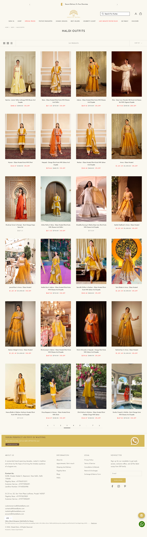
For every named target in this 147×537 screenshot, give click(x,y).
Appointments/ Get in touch (65, 463)
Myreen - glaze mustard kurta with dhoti (20, 162)
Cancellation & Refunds (91, 466)
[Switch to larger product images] (4, 43)
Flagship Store (61, 470)
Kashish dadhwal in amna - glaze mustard (126, 224)
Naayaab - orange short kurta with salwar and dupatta (56, 163)
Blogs (58, 474)
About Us (59, 459)
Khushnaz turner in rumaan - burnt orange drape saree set (20, 225)
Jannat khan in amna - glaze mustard (20, 287)
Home (7, 27)
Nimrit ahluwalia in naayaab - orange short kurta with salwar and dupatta (91, 350)
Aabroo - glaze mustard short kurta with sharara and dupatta (91, 100)
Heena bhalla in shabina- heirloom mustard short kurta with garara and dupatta (20, 413)
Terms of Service (89, 463)
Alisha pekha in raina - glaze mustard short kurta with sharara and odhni (55, 225)
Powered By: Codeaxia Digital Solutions (14, 529)
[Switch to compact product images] (11, 43)
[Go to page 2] (47, 425)
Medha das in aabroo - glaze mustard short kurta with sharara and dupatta (55, 288)
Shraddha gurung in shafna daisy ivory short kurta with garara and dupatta (91, 225)
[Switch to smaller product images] (8, 43)
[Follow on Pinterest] (125, 485)
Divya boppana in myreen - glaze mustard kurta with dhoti (56, 413)
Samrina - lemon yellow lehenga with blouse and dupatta (20, 100)
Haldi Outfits (20, 27)
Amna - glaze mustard (126, 162)
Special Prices (30, 20)
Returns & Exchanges (91, 470)
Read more (94, 522)
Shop (19, 20)
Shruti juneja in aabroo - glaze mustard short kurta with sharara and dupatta (56, 350)
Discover (135, 20)
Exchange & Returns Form (92, 474)
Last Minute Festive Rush (108, 20)
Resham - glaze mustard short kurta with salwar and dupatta (91, 163)
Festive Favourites (45, 20)
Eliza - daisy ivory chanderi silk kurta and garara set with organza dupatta (126, 100)
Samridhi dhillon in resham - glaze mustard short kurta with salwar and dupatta (91, 288)
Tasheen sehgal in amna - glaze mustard (20, 349)
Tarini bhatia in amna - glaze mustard (127, 287)
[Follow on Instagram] (118, 485)
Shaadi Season (61, 20)
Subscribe (118, 480)
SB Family (124, 20)
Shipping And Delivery (64, 466)
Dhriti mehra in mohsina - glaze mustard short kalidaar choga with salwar (91, 413)
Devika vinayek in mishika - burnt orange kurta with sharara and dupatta (127, 413)
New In (11, 20)
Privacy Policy (88, 459)
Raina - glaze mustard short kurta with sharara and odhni (56, 100)
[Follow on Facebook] (112, 485)
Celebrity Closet (89, 20)
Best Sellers (75, 20)
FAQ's (58, 477)
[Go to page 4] (99, 425)
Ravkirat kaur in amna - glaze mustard (126, 349)
